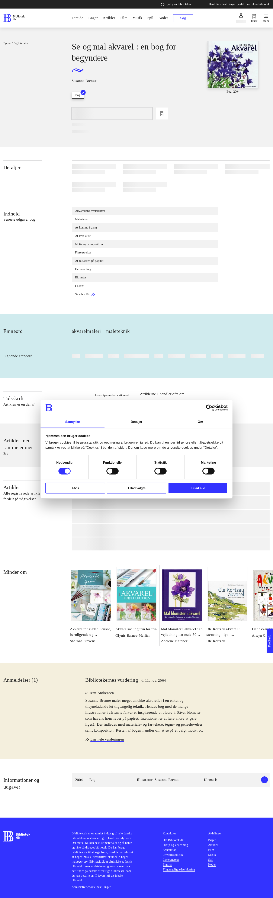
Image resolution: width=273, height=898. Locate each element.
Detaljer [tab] (136, 422)
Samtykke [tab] (72, 422)
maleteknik (118, 331)
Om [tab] (200, 422)
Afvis (75, 488)
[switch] (112, 471)
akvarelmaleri (86, 331)
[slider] (233, 73)
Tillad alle (198, 488)
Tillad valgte (136, 488)
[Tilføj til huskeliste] (162, 113)
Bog (77, 95)
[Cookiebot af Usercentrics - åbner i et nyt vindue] (209, 408)
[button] (171, 780)
